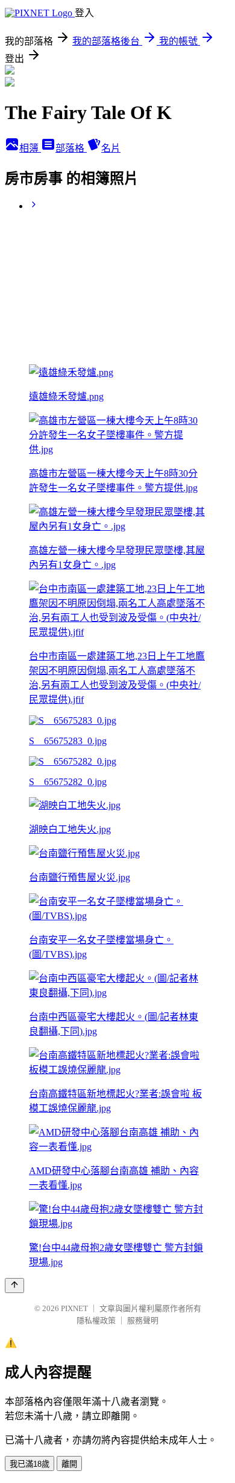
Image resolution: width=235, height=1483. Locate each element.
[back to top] (14, 1285)
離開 (69, 1464)
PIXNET (74, 1308)
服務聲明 (142, 1320)
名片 (111, 148)
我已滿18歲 (29, 1464)
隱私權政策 (96, 1320)
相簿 (30, 148)
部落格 (71, 148)
